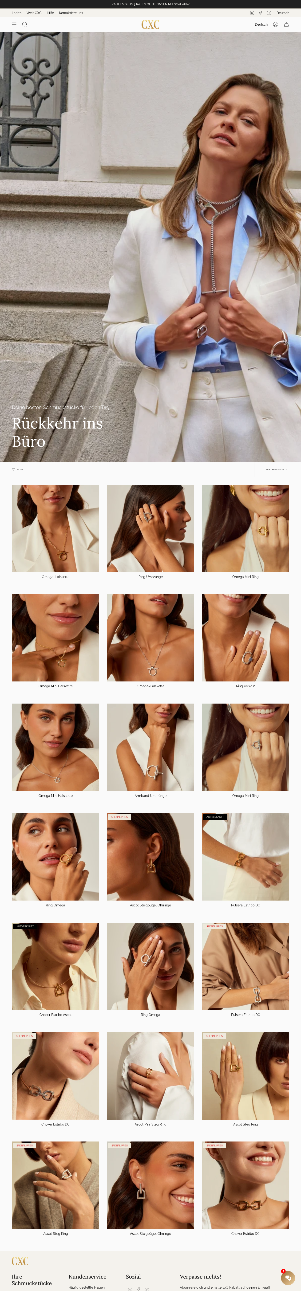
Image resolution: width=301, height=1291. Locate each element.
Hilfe (50, 13)
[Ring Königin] (245, 637)
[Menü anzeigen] (14, 24)
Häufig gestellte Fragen (87, 1287)
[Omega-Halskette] (55, 528)
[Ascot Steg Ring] (245, 1076)
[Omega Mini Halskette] (55, 637)
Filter (20, 469)
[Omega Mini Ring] (245, 528)
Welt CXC (34, 13)
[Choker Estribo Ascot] (55, 966)
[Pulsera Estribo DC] (245, 857)
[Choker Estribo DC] (55, 1076)
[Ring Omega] (55, 857)
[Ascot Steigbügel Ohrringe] (150, 857)
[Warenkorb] (286, 24)
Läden (16, 13)
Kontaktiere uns (71, 13)
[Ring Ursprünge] (150, 528)
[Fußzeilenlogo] (20, 1261)
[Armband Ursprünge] (150, 747)
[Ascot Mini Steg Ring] (150, 1076)
